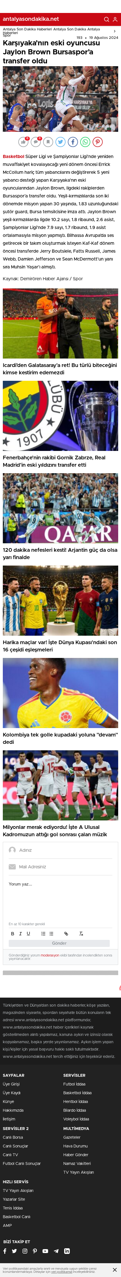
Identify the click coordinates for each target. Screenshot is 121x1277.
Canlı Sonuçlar (15, 1146)
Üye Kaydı (12, 1093)
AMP (7, 1226)
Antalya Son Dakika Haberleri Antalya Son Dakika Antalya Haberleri (51, 31)
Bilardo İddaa (74, 1111)
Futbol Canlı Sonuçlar (22, 1164)
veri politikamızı (61, 1271)
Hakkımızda (13, 1111)
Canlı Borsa (13, 1138)
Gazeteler (71, 1138)
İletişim (9, 1119)
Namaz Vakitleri (77, 1164)
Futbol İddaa (74, 1084)
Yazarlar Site (14, 1200)
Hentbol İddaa (75, 1102)
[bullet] (51, 933)
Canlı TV (10, 1155)
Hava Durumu (75, 1146)
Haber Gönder (75, 1155)
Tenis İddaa (13, 1208)
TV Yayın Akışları (78, 1172)
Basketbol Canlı (16, 1217)
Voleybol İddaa (76, 1119)
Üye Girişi (11, 1084)
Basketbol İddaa (77, 1093)
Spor (7, 35)
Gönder (59, 943)
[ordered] (43, 933)
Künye (8, 1102)
